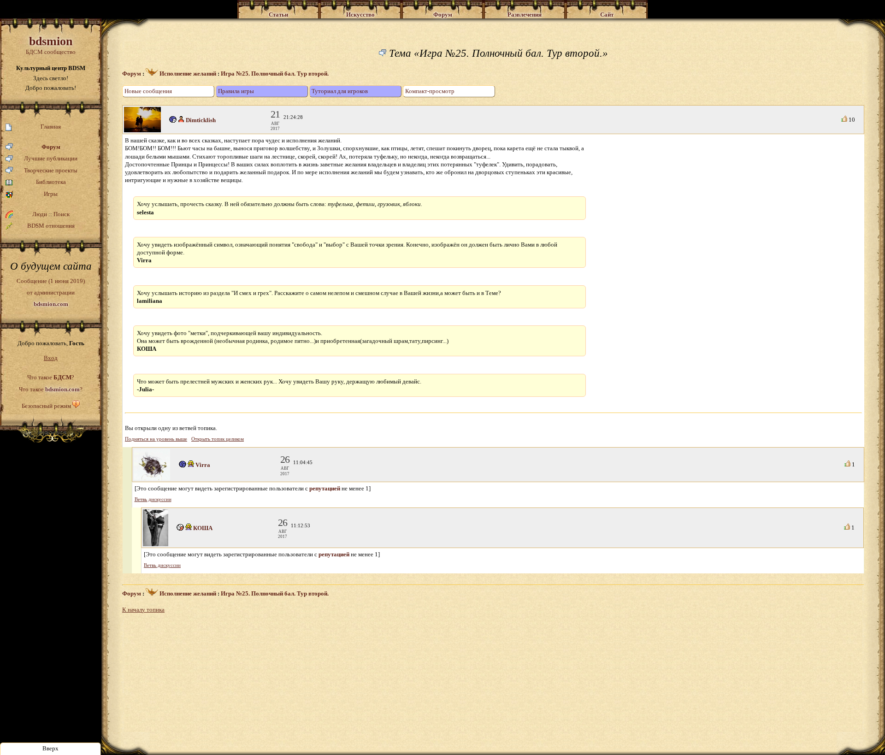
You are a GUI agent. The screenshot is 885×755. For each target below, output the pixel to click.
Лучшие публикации (50, 158)
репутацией (324, 488)
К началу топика (143, 609)
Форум (50, 146)
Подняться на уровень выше (156, 439)
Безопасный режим (46, 405)
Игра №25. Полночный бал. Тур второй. (275, 73)
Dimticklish (201, 120)
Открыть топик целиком (217, 439)
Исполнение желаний (187, 73)
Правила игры (236, 91)
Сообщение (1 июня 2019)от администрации (51, 292)
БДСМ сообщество (51, 45)
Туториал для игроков (340, 91)
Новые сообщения (148, 91)
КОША (202, 528)
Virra (202, 464)
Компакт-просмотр (429, 91)
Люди (39, 214)
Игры (51, 193)
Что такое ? (50, 377)
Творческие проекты (50, 170)
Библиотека (51, 181)
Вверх (50, 748)
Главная (51, 126)
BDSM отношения (51, 225)
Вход (51, 357)
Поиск (61, 214)
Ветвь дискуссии (153, 499)
